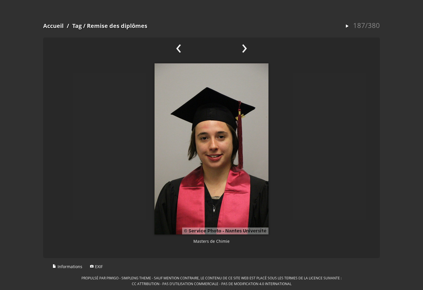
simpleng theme (136, 278)
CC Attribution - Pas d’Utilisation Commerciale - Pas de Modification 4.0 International (211, 283)
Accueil (53, 26)
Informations (69, 266)
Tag (77, 26)
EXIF (98, 266)
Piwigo (112, 278)
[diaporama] (347, 26)
